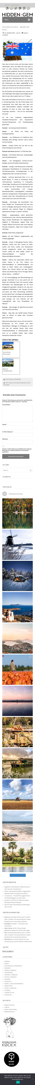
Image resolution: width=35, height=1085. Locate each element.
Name (4, 424)
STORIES (7, 990)
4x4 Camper (9, 383)
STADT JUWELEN (10, 988)
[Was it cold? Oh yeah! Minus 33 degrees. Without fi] (17, 576)
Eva (19, 33)
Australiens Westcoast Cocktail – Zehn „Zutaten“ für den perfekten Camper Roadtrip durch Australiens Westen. (17, 919)
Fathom (6, 1007)
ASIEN (6, 963)
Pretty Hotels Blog (10, 1009)
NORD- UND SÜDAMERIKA (13, 983)
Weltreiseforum (9, 1011)
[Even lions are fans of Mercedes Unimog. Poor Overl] (17, 732)
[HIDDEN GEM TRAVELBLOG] (17, 16)
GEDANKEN (8, 972)
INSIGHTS (7, 981)
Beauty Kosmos (9, 1005)
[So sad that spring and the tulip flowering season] (17, 669)
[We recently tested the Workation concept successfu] (17, 513)
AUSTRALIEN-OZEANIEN (13, 379)
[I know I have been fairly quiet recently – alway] (17, 701)
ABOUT (7, 5)
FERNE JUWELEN (10, 970)
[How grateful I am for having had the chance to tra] (17, 638)
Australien (16, 383)
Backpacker (23, 383)
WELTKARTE (15, 5)
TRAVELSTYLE (9, 992)
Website (5, 439)
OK (18, 1082)
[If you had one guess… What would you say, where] (17, 763)
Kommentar (6, 404)
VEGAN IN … (8, 995)
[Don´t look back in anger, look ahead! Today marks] (17, 607)
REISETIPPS (8, 986)
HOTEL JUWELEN (10, 977)
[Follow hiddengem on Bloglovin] (9, 1037)
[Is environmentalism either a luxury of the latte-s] (17, 857)
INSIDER (7, 979)
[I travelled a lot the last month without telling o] (17, 826)
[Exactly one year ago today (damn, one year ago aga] (17, 545)
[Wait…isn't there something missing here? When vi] (17, 794)
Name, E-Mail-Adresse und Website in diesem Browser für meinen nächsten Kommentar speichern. (17, 450)
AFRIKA (7, 961)
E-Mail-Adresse (7, 431)
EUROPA (7, 968)
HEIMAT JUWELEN (11, 975)
